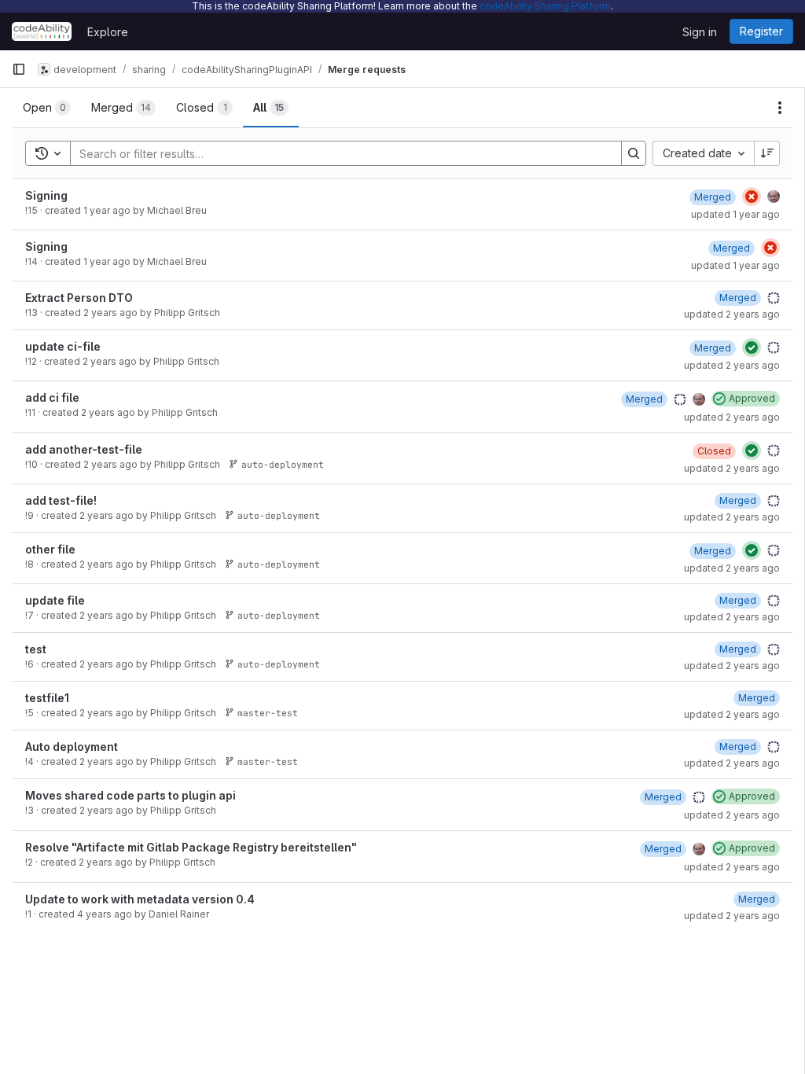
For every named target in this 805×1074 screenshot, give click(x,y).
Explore (107, 32)
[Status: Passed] (751, 347)
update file (55, 600)
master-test (267, 713)
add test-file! (61, 500)
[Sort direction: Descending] (767, 153)
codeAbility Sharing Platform (545, 6)
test (35, 649)
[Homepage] (42, 31)
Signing (46, 195)
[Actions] (779, 107)
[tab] (47, 107)
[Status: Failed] (751, 196)
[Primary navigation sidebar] (18, 69)
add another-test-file (83, 449)
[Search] (633, 153)
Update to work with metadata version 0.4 (140, 899)
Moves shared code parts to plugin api (130, 795)
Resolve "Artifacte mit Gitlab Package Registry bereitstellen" (191, 847)
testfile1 (47, 697)
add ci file (52, 397)
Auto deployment (71, 746)
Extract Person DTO (79, 297)
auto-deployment (282, 464)
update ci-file (63, 346)
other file (50, 549)
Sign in (699, 32)
